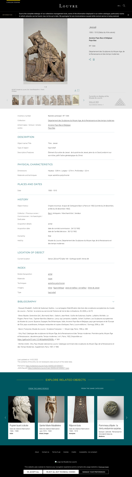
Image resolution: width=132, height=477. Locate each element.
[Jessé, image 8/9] (68, 100)
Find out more (103, 467)
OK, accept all (33, 472)
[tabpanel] (66, 417)
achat (50, 274)
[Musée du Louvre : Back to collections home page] (68, 5)
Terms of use (56, 452)
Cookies (65, 452)
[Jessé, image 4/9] (38, 100)
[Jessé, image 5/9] (45, 100)
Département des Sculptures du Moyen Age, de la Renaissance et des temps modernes (81, 120)
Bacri (50, 213)
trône (50, 288)
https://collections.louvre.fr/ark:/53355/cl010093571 (44, 366)
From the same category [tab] (92, 388)
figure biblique (58, 288)
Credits (74, 452)
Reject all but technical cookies (60, 472)
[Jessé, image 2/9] (23, 100)
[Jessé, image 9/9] (76, 100)
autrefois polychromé (56, 283)
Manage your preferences (93, 472)
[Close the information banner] (128, 15)
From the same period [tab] (38, 388)
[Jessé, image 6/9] (53, 100)
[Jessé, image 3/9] (30, 100)
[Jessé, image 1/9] (15, 100)
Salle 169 (94, 102)
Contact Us (45, 452)
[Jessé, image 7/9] (60, 100)
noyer (50, 279)
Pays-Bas (92, 40)
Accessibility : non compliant (88, 452)
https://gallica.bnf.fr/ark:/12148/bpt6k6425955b (36, 339)
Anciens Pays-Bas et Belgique (100, 38)
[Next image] (80, 100)
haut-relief (52, 292)
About (37, 452)
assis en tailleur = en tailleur (76, 288)
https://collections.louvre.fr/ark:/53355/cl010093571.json (48, 368)
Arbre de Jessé (93, 288)
